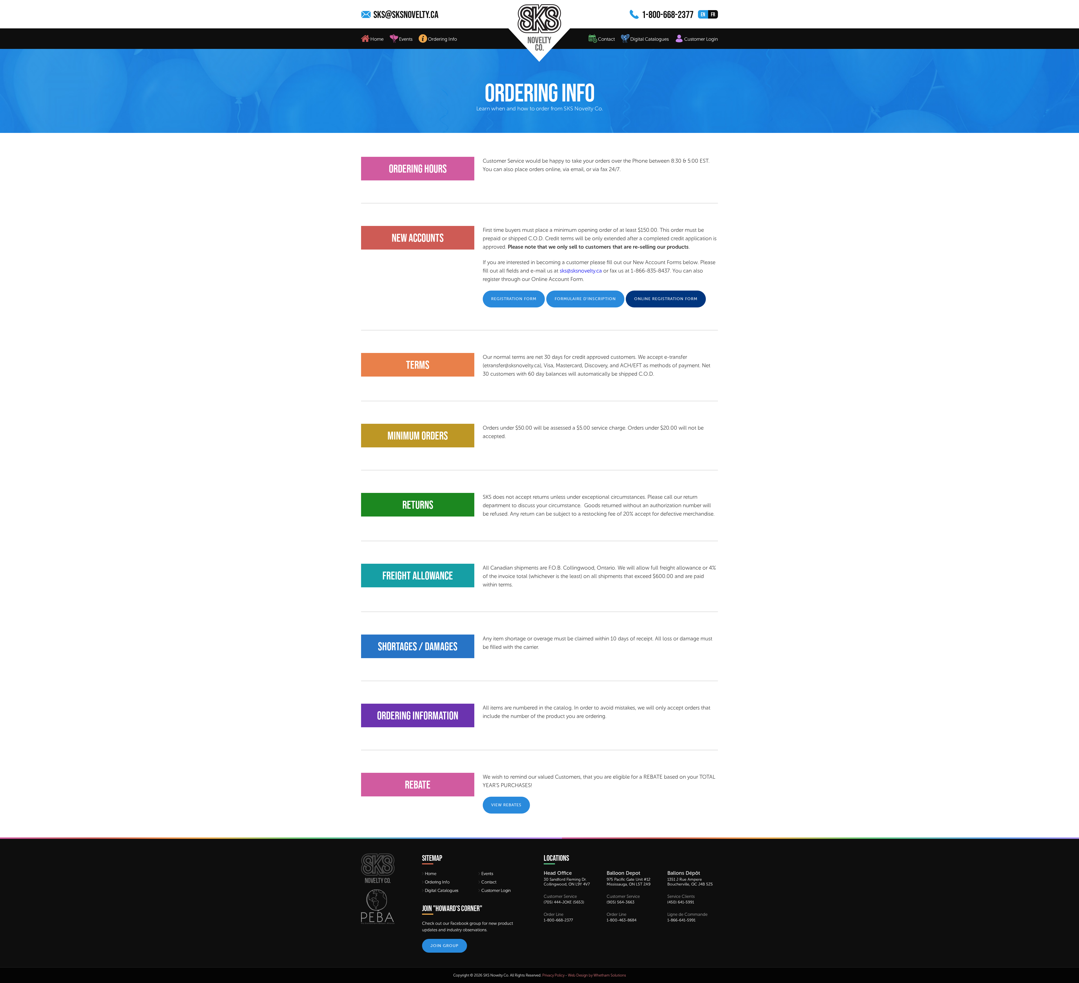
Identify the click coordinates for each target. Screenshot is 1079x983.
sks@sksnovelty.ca (405, 14)
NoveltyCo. (517, 27)
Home (377, 39)
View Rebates (506, 805)
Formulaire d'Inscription (585, 298)
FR (713, 14)
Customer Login (701, 39)
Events (405, 39)
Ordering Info (442, 39)
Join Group (444, 945)
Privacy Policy (553, 975)
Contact (606, 39)
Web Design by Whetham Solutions (597, 975)
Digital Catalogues (649, 39)
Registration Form (513, 298)
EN (703, 14)
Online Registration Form (665, 298)
